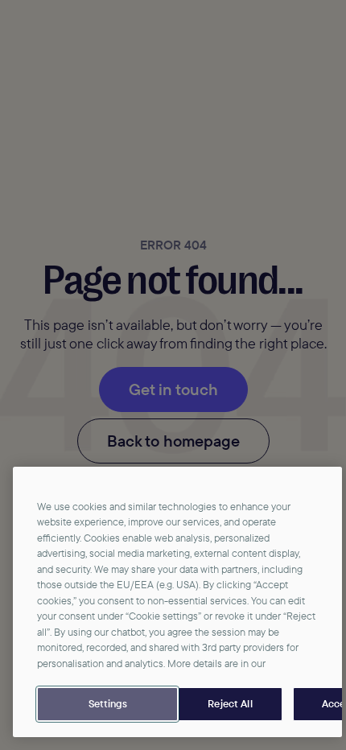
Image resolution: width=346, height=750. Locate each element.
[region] (177, 602)
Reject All (230, 703)
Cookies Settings (107, 704)
